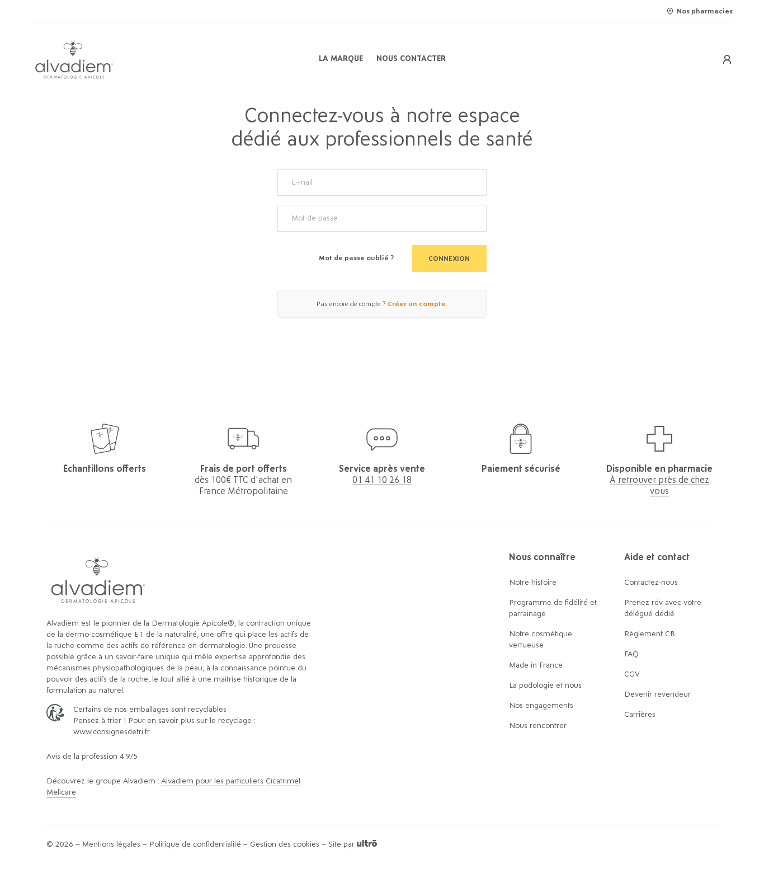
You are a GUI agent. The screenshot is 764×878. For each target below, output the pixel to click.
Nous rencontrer (538, 725)
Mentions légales (111, 844)
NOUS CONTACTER (411, 58)
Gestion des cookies (284, 844)
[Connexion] (727, 59)
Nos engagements (541, 705)
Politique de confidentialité (195, 844)
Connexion (449, 258)
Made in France (536, 665)
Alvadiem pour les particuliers (212, 781)
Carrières (639, 714)
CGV (632, 674)
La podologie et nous (545, 685)
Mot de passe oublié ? (356, 258)
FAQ (631, 654)
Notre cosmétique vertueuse (540, 640)
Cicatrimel (283, 781)
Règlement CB (649, 634)
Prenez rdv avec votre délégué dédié (662, 608)
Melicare (61, 792)
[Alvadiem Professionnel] (148, 59)
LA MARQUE (341, 58)
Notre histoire (533, 582)
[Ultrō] (367, 844)
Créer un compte (417, 304)
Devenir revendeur (657, 694)
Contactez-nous (651, 582)
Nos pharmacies (705, 11)
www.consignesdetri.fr (111, 731)
